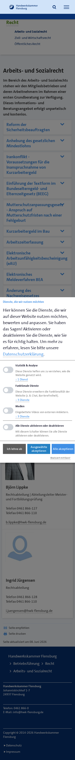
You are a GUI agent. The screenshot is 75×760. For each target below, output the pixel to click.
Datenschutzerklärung (23, 354)
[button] (54, 7)
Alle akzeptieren (63, 449)
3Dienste (22, 400)
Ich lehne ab (14, 449)
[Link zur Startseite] (23, 7)
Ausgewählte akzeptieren (39, 449)
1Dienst (21, 379)
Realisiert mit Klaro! (60, 458)
